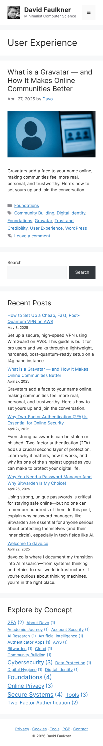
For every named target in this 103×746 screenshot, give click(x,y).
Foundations (26, 205)
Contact (80, 729)
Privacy (22, 729)
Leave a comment (32, 235)
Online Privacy (30, 685)
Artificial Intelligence (60, 635)
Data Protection (73, 662)
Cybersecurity (30, 662)
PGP (66, 729)
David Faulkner (47, 9)
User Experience (46, 228)
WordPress (76, 228)
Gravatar (43, 220)
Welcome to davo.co (28, 543)
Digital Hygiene (25, 669)
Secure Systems (35, 694)
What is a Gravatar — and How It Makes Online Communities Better (50, 80)
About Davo (40, 622)
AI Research (22, 635)
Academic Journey (28, 629)
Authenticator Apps (29, 642)
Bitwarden (20, 648)
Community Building (34, 212)
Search (15, 262)
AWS (60, 642)
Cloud (43, 648)
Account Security (70, 629)
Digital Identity (71, 212)
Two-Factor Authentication (43, 703)
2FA (16, 622)
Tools (77, 694)
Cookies (39, 729)
